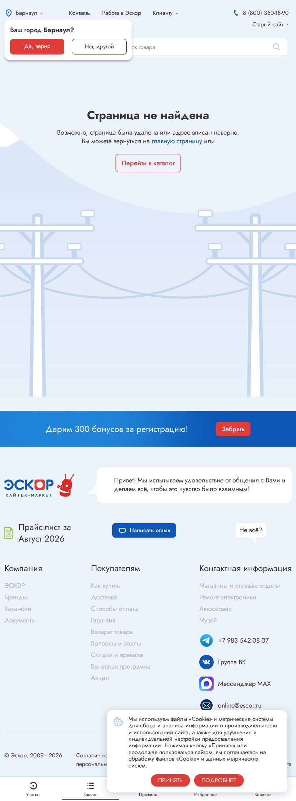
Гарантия (103, 620)
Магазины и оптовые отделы (239, 585)
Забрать (233, 429)
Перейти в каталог (148, 163)
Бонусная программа (121, 666)
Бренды (15, 597)
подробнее (218, 780)
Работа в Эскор (121, 13)
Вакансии (17, 608)
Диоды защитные (31, 399)
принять (170, 780)
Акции (100, 678)
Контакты (80, 13)
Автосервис (215, 608)
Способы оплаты (115, 608)
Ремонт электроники (227, 597)
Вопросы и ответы (116, 643)
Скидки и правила (117, 655)
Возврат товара (112, 631)
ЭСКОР (14, 585)
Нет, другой (99, 46)
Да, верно (37, 46)
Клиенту (163, 13)
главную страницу (177, 141)
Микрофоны (166, 401)
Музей (208, 620)
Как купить (105, 585)
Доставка (104, 597)
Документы (20, 620)
